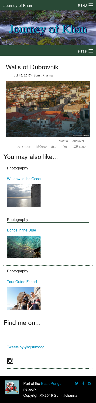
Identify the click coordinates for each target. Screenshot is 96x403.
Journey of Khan (17, 5)
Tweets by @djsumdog (26, 347)
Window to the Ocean (24, 178)
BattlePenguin (53, 383)
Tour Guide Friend (22, 281)
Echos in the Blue (21, 230)
